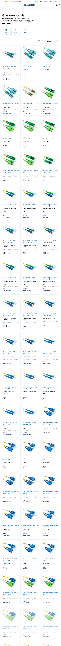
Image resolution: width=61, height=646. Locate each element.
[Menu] (1, 5)
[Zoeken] (5, 5)
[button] (50, 41)
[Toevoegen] (17, 60)
